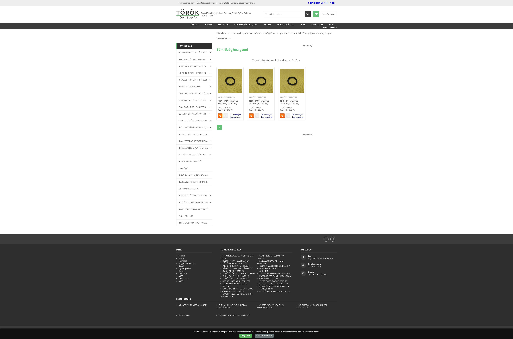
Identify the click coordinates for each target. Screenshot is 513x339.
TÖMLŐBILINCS (186, 216)
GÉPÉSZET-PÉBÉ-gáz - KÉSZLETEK (194, 80)
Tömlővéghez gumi (226, 97)
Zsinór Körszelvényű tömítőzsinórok (194, 175)
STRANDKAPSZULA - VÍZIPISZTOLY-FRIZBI (194, 52)
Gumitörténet (184, 315)
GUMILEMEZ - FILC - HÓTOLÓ (192, 100)
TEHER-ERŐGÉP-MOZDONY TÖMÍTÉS (194, 120)
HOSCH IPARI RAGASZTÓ (190, 161)
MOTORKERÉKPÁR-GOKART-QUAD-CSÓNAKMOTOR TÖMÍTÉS (194, 127)
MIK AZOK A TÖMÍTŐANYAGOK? (192, 305)
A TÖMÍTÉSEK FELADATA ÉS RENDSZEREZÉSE (270, 306)
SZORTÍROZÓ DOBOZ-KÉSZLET (193, 195)
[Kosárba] (220, 115)
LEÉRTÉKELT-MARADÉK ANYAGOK (194, 223)
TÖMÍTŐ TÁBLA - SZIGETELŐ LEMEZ (194, 93)
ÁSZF (331, 24)
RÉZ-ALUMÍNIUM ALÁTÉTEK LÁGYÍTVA (194, 148)
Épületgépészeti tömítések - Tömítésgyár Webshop (259, 33)
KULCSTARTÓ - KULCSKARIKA (192, 59)
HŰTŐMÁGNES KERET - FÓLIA (192, 66)
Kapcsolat (317, 24)
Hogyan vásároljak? (245, 24)
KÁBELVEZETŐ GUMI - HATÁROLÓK (194, 182)
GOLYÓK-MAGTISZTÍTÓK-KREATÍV (194, 154)
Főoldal (194, 24)
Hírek (303, 24)
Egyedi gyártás (285, 24)
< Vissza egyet (223, 38)
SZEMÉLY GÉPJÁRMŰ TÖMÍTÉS (192, 114)
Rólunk (267, 24)
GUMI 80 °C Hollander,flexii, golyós (298, 33)
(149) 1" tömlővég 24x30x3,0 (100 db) (289, 102)
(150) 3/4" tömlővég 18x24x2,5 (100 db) (259, 102)
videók (208, 24)
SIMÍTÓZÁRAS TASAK (188, 188)
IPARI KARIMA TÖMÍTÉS (189, 86)
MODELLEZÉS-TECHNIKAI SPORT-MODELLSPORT (194, 134)
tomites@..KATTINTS (321, 3)
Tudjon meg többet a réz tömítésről (234, 315)
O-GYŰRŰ (183, 168)
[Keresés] (308, 14)
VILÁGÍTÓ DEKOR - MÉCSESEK (192, 73)
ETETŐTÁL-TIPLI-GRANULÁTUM (193, 202)
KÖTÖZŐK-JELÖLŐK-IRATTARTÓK (194, 209)
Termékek (223, 24)
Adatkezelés (330, 27)
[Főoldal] (187, 14)
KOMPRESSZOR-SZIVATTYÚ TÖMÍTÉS (194, 141)
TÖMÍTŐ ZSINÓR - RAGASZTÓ (192, 107)
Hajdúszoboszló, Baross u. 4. (320, 258)
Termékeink (230, 33)
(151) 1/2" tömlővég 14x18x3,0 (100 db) (228, 102)
